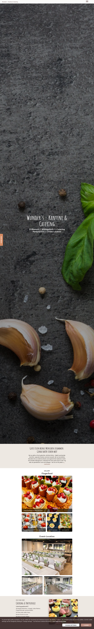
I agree (86, 625)
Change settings (70, 625)
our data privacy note (59, 621)
